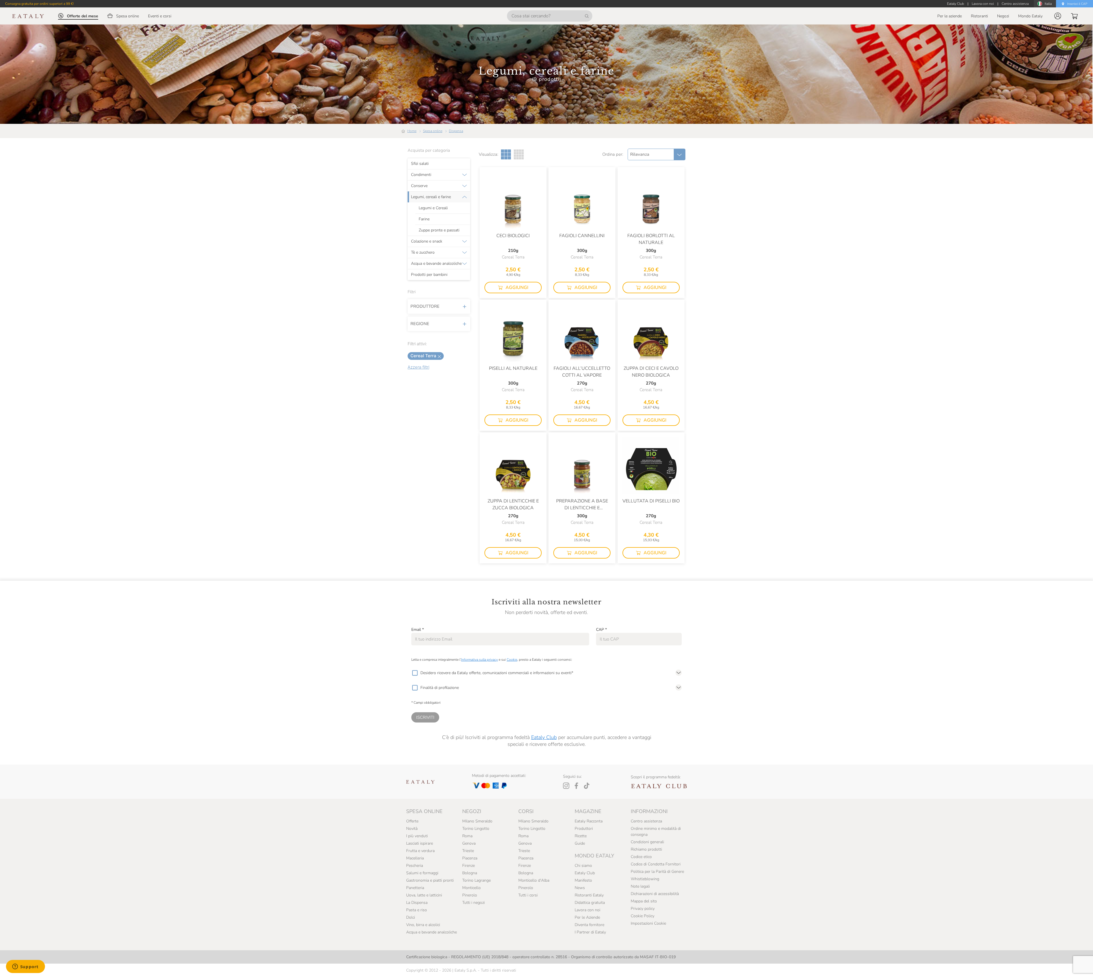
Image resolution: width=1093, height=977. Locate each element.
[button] (1057, 16)
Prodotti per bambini (429, 275)
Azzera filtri (418, 367)
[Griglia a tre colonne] (506, 154)
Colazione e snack (426, 241)
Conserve (419, 186)
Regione (419, 324)
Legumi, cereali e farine (431, 197)
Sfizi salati (420, 164)
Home (411, 131)
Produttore (424, 306)
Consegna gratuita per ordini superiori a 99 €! (39, 3)
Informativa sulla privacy (479, 659)
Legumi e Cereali (433, 208)
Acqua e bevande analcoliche (436, 264)
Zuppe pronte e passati (439, 230)
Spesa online (432, 131)
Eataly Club (544, 737)
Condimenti (421, 175)
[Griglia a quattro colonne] (519, 154)
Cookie (512, 659)
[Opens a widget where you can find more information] (25, 967)
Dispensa (456, 131)
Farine (424, 219)
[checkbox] (414, 673)
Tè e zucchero (423, 252)
